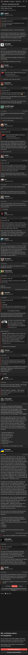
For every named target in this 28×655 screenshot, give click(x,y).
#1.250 (25, 218)
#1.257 (25, 403)
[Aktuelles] (23, 1)
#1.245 (25, 111)
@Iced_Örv (5, 250)
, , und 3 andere (12, 40)
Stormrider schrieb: (5, 546)
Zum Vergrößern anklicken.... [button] (14, 310)
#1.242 (25, 48)
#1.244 (25, 87)
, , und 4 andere (11, 79)
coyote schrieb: (4, 90)
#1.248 (25, 184)
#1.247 (25, 160)
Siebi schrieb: (4, 357)
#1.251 (25, 243)
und (7, 151)
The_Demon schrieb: (6, 278)
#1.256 (25, 382)
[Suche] (26, 1)
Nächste (20, 586)
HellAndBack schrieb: (6, 21)
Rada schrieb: (4, 163)
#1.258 (25, 454)
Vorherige (8, 586)
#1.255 (25, 355)
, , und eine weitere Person (14, 535)
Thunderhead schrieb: (6, 300)
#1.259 (25, 544)
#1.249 (25, 201)
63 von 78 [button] (14, 586)
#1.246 (25, 129)
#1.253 (25, 275)
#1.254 (25, 297)
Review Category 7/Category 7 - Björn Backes (12, 390)
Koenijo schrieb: (5, 132)
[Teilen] (23, 18)
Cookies (17, 638)
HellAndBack (5, 10)
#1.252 (25, 263)
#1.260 (25, 572)
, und (8, 120)
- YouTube (4, 304)
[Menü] (1, 1)
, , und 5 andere (13, 445)
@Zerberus (8, 418)
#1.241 (25, 18)
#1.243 (25, 70)
